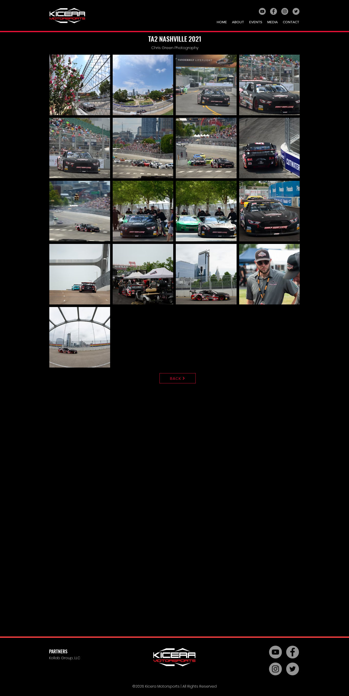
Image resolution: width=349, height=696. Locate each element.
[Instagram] (284, 11)
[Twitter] (296, 11)
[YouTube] (262, 11)
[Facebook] (273, 11)
